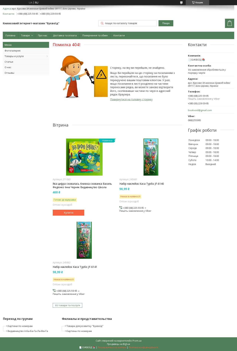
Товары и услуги (14, 56)
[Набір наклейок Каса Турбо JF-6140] (150, 157)
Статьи (9, 61)
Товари (25, 35)
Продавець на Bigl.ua (118, 344)
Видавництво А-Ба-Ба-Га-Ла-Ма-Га (28, 331)
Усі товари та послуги (67, 305)
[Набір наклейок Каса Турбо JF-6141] (84, 240)
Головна (10, 35)
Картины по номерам (79, 331)
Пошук (166, 23)
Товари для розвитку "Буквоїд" (84, 326)
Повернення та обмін (95, 35)
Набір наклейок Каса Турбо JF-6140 (141, 183)
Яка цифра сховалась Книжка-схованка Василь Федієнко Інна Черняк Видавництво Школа (82, 185)
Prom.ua (137, 340)
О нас (8, 67)
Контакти (119, 35)
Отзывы (9, 72)
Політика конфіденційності (143, 347)
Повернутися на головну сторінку (131, 99)
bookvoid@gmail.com (200, 110)
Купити (68, 212)
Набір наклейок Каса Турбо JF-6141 (75, 267)
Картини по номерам (20, 326)
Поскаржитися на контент (112, 347)
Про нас (42, 35)
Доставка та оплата (65, 35)
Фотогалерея (12, 50)
